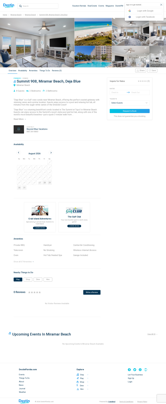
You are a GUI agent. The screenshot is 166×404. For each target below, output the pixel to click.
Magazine (110, 6)
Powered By (107, 402)
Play (18, 279)
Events (101, 6)
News (21, 385)
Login (130, 382)
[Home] (8, 5)
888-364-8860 (32, 132)
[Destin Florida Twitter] (134, 369)
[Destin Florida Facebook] (129, 369)
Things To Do (24, 378)
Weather (22, 392)
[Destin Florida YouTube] (145, 369)
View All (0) (151, 334)
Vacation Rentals (79, 6)
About (21, 382)
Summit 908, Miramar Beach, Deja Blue (53, 15)
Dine (38, 279)
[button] (49, 162)
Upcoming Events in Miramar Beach (41, 334)
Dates (112, 89)
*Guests (113, 99)
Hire (48, 279)
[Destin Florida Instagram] (140, 369)
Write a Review (92, 292)
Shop (28, 279)
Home (5, 15)
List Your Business (135, 375)
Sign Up (131, 378)
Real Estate (92, 6)
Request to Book (129, 111)
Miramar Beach (16, 15)
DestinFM (119, 6)
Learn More (40, 228)
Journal (22, 389)
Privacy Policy (142, 402)
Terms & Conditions (126, 402)
